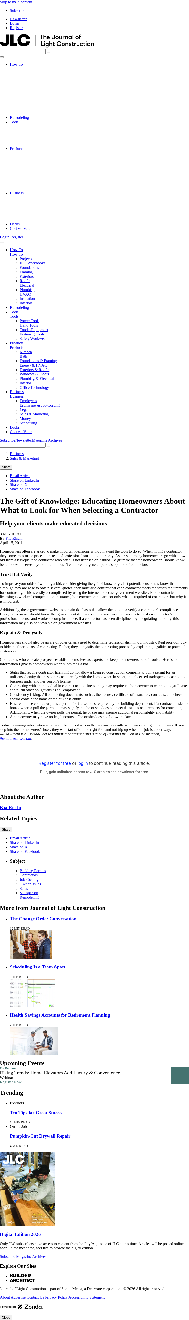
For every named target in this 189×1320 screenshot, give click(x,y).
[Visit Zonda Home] (22, 1308)
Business (17, 193)
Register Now (11, 1082)
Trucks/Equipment (34, 135)
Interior (25, 184)
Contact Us (35, 1297)
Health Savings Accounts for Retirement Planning (60, 1015)
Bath (23, 157)
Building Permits (33, 871)
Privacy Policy (56, 1297)
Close (6, 1317)
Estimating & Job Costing (40, 202)
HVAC (25, 104)
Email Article (20, 476)
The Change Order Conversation (43, 918)
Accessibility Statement (86, 1297)
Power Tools (29, 126)
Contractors (29, 875)
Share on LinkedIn (24, 480)
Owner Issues (30, 884)
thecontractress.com (15, 738)
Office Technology (34, 188)
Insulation (27, 109)
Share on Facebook (25, 489)
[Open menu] (2, 57)
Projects (26, 69)
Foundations (29, 77)
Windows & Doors (34, 175)
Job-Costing (29, 879)
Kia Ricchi (14, 538)
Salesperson (29, 893)
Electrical (27, 95)
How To (16, 64)
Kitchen (26, 153)
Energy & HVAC (33, 166)
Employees (28, 197)
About (5, 1297)
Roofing (26, 91)
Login (14, 23)
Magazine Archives (47, 440)
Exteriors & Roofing (35, 171)
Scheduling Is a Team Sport (37, 966)
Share (6, 467)
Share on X (19, 485)
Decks (15, 224)
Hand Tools (29, 131)
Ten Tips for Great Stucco (36, 1112)
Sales (24, 888)
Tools (14, 122)
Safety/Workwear (33, 144)
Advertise (18, 1297)
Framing (26, 82)
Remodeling (19, 117)
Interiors (26, 113)
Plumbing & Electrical (37, 180)
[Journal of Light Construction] (47, 46)
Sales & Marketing (34, 211)
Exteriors (27, 86)
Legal (24, 206)
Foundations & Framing (38, 162)
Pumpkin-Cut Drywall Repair (40, 1136)
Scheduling (28, 220)
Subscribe (17, 10)
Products (16, 149)
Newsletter (18, 19)
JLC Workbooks (32, 73)
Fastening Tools (32, 140)
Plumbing (27, 100)
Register (16, 28)
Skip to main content (16, 2)
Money (25, 215)
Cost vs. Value (21, 228)
